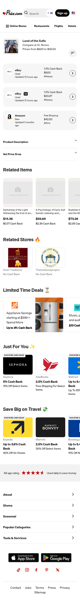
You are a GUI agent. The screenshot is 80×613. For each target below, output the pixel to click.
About (7, 494)
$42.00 (48, 119)
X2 (25, 94)
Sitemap (40, 592)
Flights (58, 26)
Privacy (65, 587)
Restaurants (41, 26)
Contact (15, 587)
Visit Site (72, 73)
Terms (39, 587)
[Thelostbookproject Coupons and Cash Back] (50, 262)
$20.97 (48, 96)
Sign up (62, 13)
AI (51, 13)
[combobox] (39, 13)
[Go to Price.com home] (13, 13)
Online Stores (18, 26)
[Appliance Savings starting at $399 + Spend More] (33, 315)
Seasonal (9, 516)
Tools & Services (14, 537)
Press (52, 587)
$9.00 (47, 73)
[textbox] (73, 13)
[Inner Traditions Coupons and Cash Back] (18, 262)
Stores (7, 505)
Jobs (28, 587)
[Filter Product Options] (72, 53)
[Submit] (26, 13)
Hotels (72, 26)
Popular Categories (16, 527)
